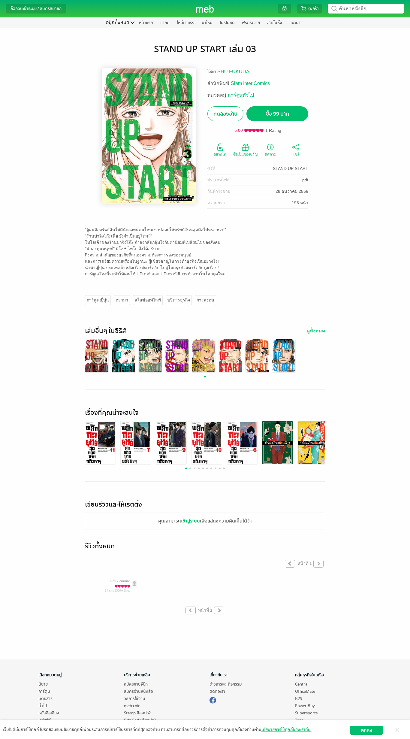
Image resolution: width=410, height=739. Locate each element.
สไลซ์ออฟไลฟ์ (148, 300)
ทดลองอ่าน (225, 114)
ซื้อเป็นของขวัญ (245, 154)
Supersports (306, 713)
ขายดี (165, 23)
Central (301, 684)
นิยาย (43, 684)
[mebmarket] (213, 699)
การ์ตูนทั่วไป (241, 95)
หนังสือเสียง (48, 713)
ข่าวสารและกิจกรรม (226, 684)
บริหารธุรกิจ (178, 300)
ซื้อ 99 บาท (277, 114)
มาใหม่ (207, 23)
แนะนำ (294, 23)
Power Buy (305, 706)
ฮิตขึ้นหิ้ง (274, 23)
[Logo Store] (205, 9)
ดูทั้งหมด (316, 330)
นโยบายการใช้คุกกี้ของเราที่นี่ (286, 729)
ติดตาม (270, 154)
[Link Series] (96, 355)
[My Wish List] (284, 8)
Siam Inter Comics (250, 83)
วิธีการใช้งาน (134, 698)
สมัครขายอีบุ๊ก (136, 684)
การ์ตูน (44, 691)
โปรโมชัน (227, 23)
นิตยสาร (45, 698)
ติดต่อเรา (217, 691)
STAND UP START (290, 168)
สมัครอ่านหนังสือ (138, 691)
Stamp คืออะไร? (137, 713)
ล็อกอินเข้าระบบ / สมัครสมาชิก (36, 8)
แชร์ (295, 154)
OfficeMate (305, 691)
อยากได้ (220, 154)
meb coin (132, 706)
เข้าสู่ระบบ (190, 521)
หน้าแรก (146, 23)
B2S (298, 698)
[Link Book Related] (100, 442)
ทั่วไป (42, 706)
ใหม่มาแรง (185, 23)
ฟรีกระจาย (251, 23)
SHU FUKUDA (233, 71)
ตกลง (366, 730)
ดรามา (122, 300)
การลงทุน (205, 300)
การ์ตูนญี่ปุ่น (98, 300)
